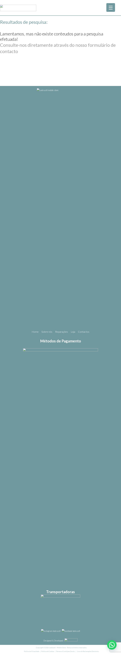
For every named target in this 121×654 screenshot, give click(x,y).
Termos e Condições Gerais (65, 651)
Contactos (83, 331)
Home (35, 331)
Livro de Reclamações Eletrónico (88, 651)
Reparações (61, 331)
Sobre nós (46, 331)
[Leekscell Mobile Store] (18, 10)
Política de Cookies (47, 651)
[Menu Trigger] (110, 7)
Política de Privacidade (31, 651)
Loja (73, 331)
